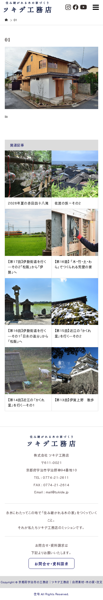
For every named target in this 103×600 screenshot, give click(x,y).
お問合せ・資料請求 (51, 563)
